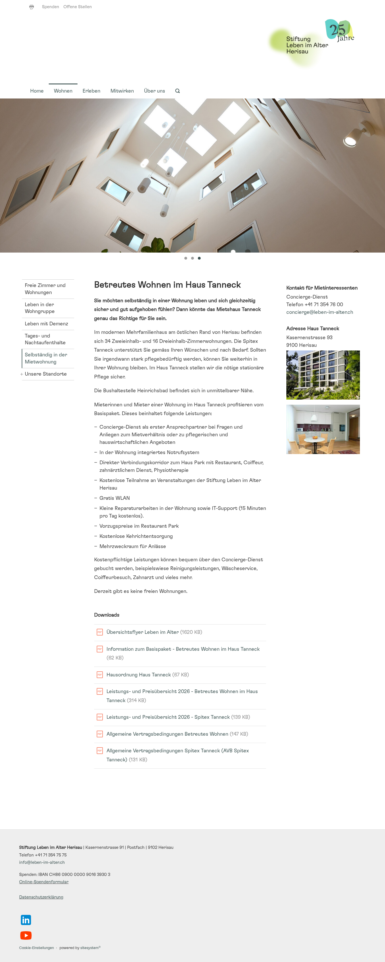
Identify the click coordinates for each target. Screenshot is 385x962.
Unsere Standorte (46, 374)
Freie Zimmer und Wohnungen (45, 289)
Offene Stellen (77, 7)
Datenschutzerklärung (41, 897)
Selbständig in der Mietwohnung (46, 358)
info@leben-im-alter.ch (42, 862)
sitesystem (90, 948)
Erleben (91, 91)
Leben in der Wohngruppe (40, 308)
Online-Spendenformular (43, 882)
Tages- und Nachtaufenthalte (45, 339)
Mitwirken (122, 91)
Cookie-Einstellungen (36, 948)
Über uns (154, 91)
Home (37, 91)
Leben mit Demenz (46, 323)
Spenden (50, 7)
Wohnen (63, 91)
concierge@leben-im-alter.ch (319, 312)
